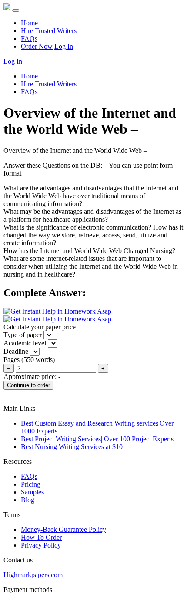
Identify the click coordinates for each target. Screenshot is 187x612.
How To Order (41, 537)
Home (29, 23)
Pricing (30, 484)
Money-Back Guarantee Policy (63, 529)
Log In (63, 46)
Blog (27, 500)
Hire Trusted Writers (49, 30)
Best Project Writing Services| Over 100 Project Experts (97, 439)
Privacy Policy (41, 545)
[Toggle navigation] (15, 10)
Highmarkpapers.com (33, 574)
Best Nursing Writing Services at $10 (72, 446)
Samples (32, 492)
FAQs (29, 38)
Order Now (37, 46)
